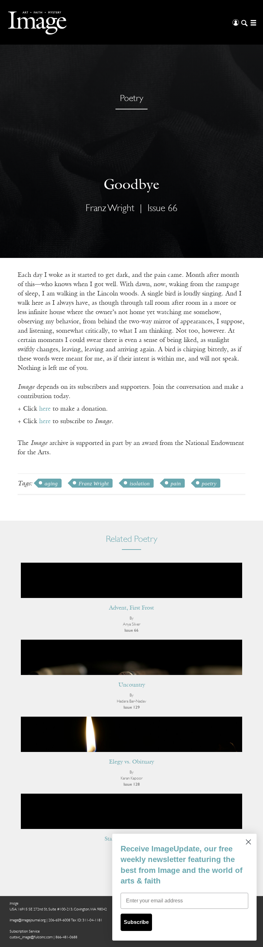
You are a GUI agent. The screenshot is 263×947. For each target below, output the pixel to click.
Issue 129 (131, 707)
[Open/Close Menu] (252, 22)
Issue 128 (131, 784)
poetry (209, 484)
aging (51, 484)
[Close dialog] (248, 842)
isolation (140, 484)
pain (176, 484)
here (45, 409)
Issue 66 (162, 209)
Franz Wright (94, 484)
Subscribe (136, 922)
